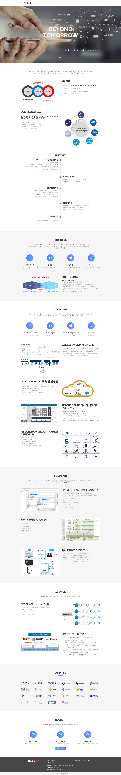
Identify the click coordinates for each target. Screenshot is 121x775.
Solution (66, 3)
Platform (57, 3)
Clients (82, 3)
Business (49, 3)
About (42, 3)
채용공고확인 (60, 748)
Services (74, 3)
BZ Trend (97, 3)
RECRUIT (89, 3)
